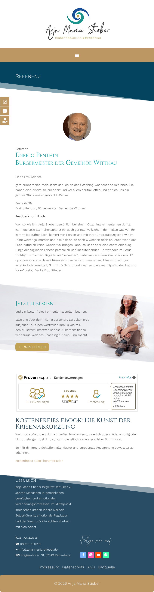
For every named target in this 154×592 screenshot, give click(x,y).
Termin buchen (32, 347)
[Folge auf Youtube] (98, 555)
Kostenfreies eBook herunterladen (39, 461)
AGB (91, 567)
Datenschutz (73, 567)
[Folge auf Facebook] (83, 555)
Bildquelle (106, 567)
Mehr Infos (125, 377)
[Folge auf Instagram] (91, 555)
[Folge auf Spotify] (106, 555)
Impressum (49, 567)
